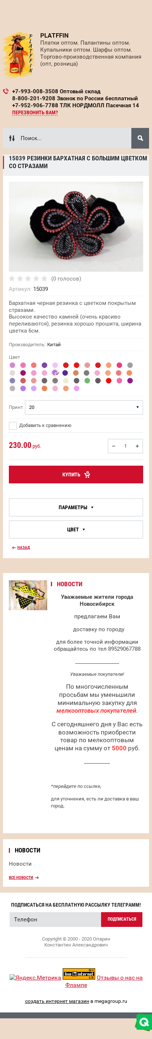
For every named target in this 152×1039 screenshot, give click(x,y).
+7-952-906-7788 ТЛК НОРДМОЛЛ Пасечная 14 (75, 105)
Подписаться (122, 919)
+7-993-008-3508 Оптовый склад (56, 91)
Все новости (21, 878)
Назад (23, 547)
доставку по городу (98, 629)
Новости (20, 864)
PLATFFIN (54, 35)
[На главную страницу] (19, 55)
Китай (54, 344)
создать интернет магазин (57, 1001)
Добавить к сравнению (45, 425)
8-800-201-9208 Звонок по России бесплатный (75, 98)
